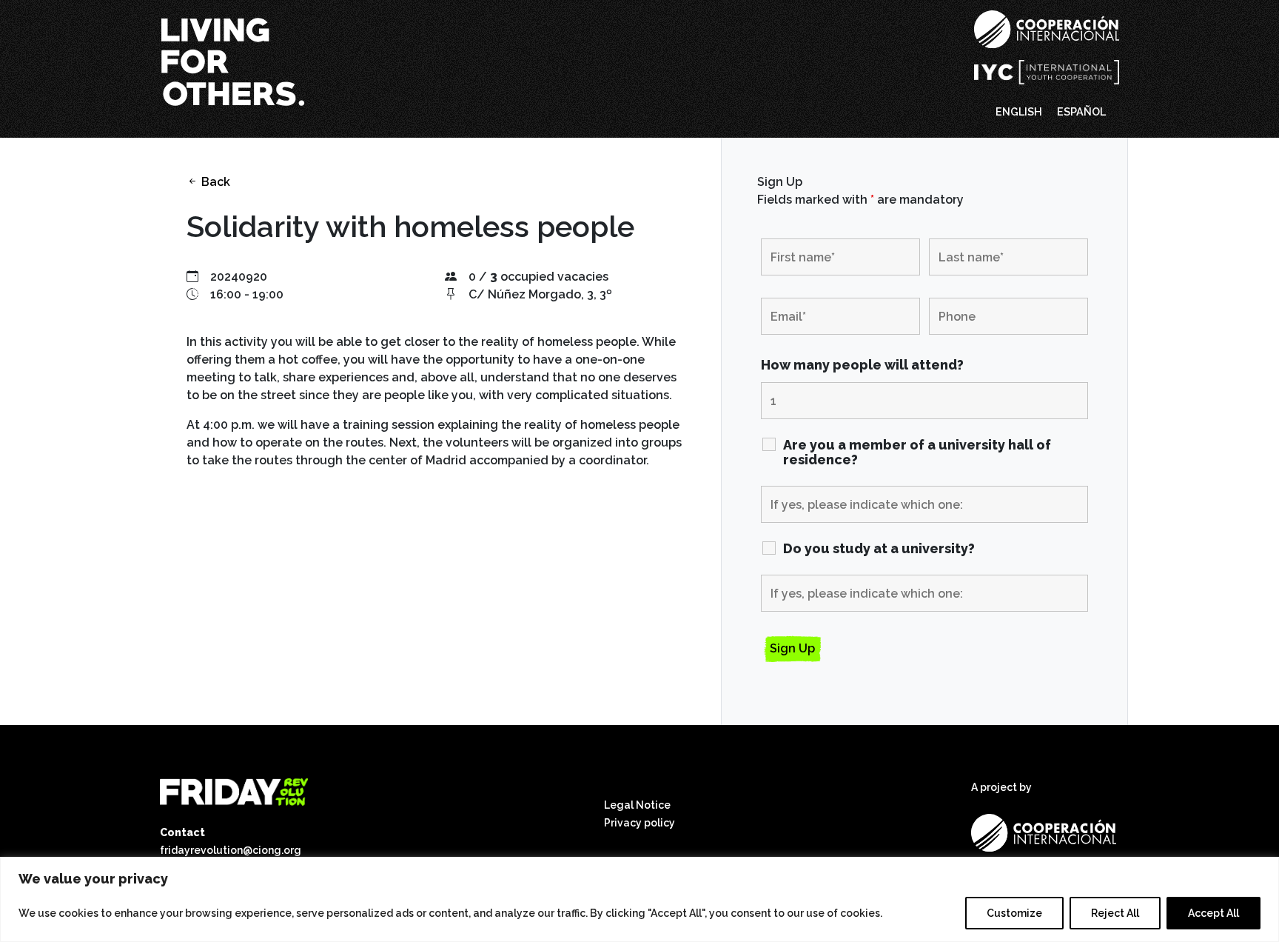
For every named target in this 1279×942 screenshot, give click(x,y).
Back (214, 182)
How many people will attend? (862, 365)
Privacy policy (639, 823)
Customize (1014, 913)
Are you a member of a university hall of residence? (917, 452)
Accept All (1213, 913)
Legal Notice (637, 805)
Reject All (1115, 913)
